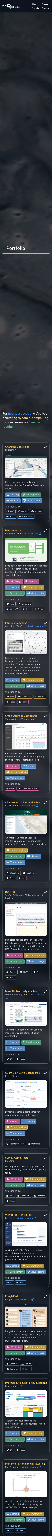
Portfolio (35, 8)
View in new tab (30, 533)
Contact (45, 8)
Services (45, 4)
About (34, 4)
